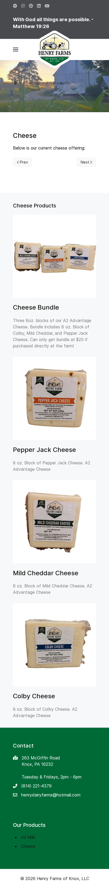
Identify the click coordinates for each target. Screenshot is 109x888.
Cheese (28, 846)
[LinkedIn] (39, 5)
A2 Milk (28, 837)
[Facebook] (15, 5)
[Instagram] (23, 5)
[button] (15, 49)
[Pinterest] (31, 5)
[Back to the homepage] (54, 49)
